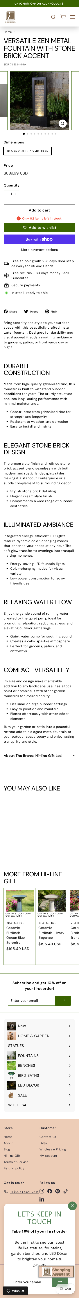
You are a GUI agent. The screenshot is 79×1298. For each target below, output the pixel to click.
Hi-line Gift (12, 1156)
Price (8, 165)
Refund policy (14, 1168)
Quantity (12, 185)
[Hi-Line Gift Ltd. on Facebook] (49, 1191)
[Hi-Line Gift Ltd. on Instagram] (42, 1191)
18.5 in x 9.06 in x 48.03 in (27, 151)
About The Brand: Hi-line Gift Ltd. (33, 755)
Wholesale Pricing (53, 1149)
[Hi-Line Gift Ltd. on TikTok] (65, 1191)
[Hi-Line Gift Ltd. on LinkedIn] (42, 1199)
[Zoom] (63, 124)
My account (48, 1156)
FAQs (43, 1143)
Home (8, 32)
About (8, 1143)
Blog (7, 1149)
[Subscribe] (63, 1001)
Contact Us (48, 1137)
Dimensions (14, 142)
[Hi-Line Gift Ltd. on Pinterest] (57, 1191)
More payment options (39, 250)
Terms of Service (16, 1162)
